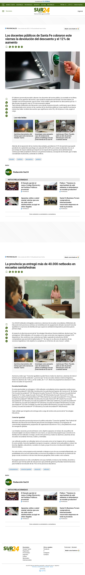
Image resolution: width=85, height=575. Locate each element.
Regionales (19, 4)
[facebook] (13, 47)
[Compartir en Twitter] (16, 47)
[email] (19, 47)
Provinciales (28, 4)
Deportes (37, 4)
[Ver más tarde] (6, 47)
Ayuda (51, 566)
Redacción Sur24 (21, 172)
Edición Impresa (78, 4)
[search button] (3, 4)
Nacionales (50, 4)
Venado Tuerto (10, 4)
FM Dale (62, 4)
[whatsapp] (10, 47)
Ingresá (80, 11)
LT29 (69, 4)
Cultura (43, 4)
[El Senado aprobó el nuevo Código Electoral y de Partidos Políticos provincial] (12, 186)
